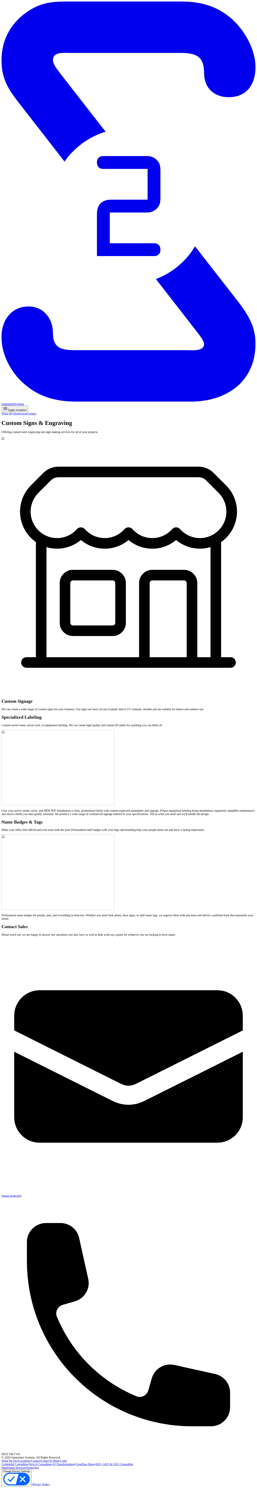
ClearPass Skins (84, 1464)
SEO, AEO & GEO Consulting (114, 1464)
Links (44, 1460)
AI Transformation (63, 1464)
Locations (24, 1460)
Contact (31, 413)
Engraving (33, 1467)
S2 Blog (54, 1460)
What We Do (9, 413)
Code (63, 1460)
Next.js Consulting (40, 1464)
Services (22, 413)
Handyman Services (13, 1467)
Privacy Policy (41, 1484)
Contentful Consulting (15, 1464)
